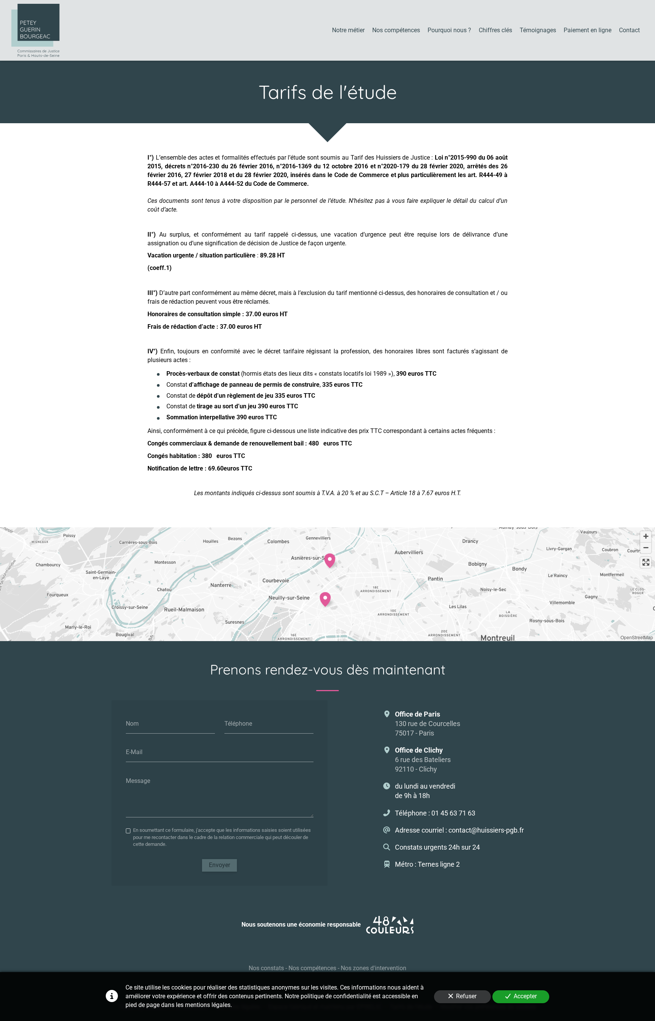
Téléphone (238, 723)
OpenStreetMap (637, 637)
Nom (132, 723)
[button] (325, 598)
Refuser (466, 996)
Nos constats (266, 968)
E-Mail (134, 752)
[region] (327, 584)
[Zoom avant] (645, 536)
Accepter (525, 996)
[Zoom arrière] (645, 547)
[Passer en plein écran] (645, 562)
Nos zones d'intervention (373, 968)
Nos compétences (312, 968)
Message (138, 780)
